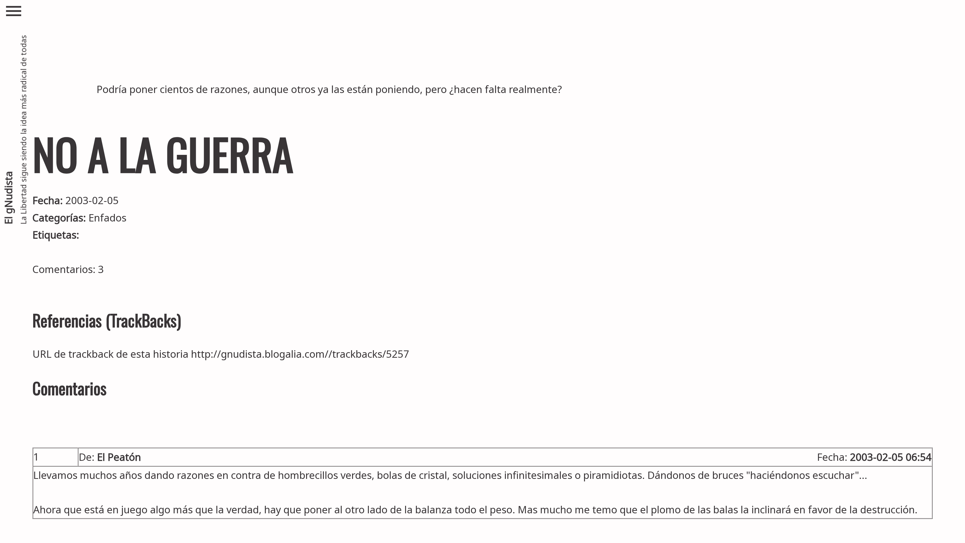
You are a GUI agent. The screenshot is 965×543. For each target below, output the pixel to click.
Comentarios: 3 (68, 269)
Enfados (107, 217)
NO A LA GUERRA (162, 153)
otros (303, 89)
